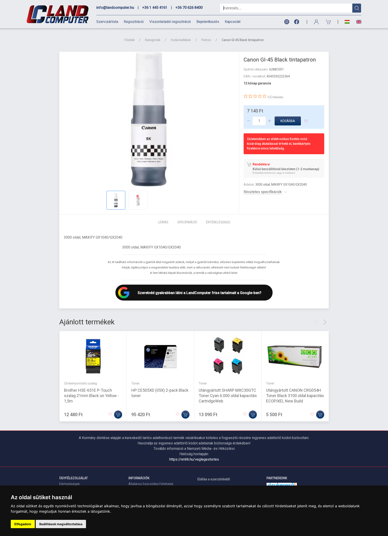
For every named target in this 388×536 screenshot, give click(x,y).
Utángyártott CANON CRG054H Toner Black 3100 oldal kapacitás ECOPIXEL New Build (295, 395)
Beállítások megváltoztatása (60, 524)
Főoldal (129, 40)
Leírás (163, 222)
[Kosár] (328, 22)
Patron (206, 40)
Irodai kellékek (181, 40)
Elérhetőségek (69, 484)
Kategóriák (152, 40)
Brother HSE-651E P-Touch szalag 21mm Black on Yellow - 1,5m (91, 395)
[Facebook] (297, 22)
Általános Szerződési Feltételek (150, 484)
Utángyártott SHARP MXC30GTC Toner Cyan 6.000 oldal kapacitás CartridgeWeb (228, 395)
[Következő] (325, 322)
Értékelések (218, 222)
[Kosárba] (118, 415)
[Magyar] (347, 22)
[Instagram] (286, 22)
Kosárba (287, 121)
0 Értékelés (275, 97)
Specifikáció (187, 222)
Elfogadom (22, 524)
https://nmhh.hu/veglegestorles (194, 459)
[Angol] (357, 21)
